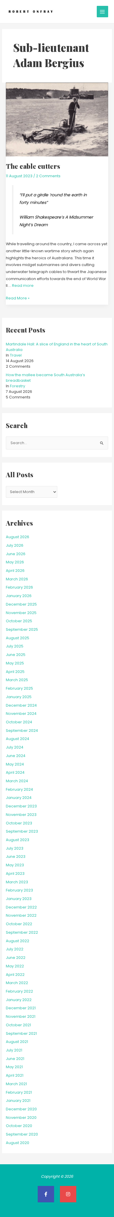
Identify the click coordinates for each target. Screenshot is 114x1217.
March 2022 (17, 982)
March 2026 (17, 579)
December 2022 (21, 907)
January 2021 (18, 1100)
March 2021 (16, 1083)
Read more (23, 285)
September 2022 (22, 932)
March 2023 (17, 881)
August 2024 (17, 738)
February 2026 (19, 587)
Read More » (18, 298)
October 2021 (18, 1024)
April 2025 (15, 671)
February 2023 (19, 890)
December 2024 (21, 705)
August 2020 (17, 1142)
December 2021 (21, 1007)
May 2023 (15, 865)
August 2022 (17, 940)
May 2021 (14, 1066)
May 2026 (15, 562)
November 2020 (21, 1117)
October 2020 (19, 1125)
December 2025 (21, 604)
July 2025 (14, 646)
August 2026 (17, 536)
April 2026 (15, 570)
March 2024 (17, 780)
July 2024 (14, 747)
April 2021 (14, 1075)
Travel (16, 355)
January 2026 (19, 595)
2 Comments (48, 175)
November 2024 (21, 713)
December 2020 (21, 1109)
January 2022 (19, 999)
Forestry (17, 385)
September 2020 (22, 1134)
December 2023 (21, 806)
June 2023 (15, 856)
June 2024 (15, 755)
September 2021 (21, 1033)
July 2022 (14, 949)
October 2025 (19, 620)
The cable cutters (33, 166)
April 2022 (15, 974)
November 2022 (21, 915)
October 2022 (19, 923)
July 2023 (14, 848)
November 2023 (21, 814)
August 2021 (17, 1041)
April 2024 (15, 772)
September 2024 (22, 730)
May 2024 (15, 764)
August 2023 (17, 839)
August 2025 (17, 637)
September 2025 (22, 629)
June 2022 (15, 957)
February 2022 (19, 991)
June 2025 (15, 654)
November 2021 (20, 1016)
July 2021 (14, 1050)
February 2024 (19, 789)
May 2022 (15, 966)
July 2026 (14, 545)
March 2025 (17, 679)
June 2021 (15, 1058)
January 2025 (19, 696)
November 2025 (21, 612)
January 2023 (19, 898)
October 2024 (19, 722)
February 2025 (19, 688)
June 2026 (15, 553)
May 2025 (15, 663)
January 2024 (19, 797)
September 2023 (22, 831)
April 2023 (15, 873)
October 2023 (19, 823)
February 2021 (19, 1092)
